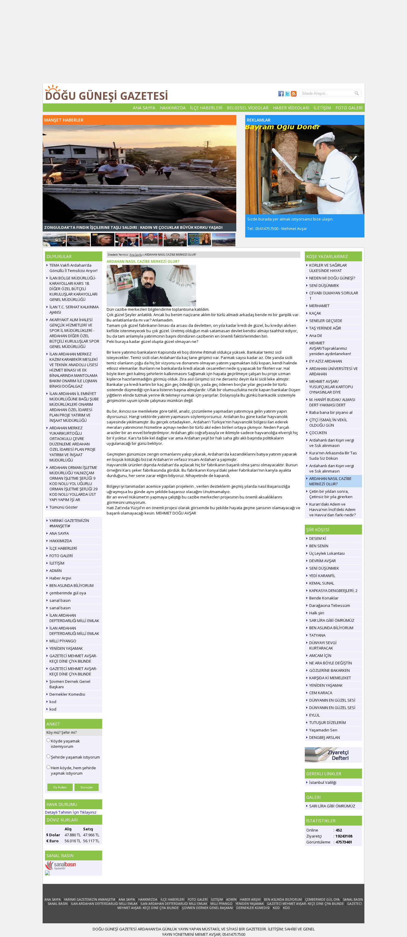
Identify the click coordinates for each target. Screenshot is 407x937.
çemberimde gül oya (67, 593)
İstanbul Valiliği (322, 782)
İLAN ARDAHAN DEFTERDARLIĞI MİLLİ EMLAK (74, 618)
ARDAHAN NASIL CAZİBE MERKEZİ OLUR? (330, 481)
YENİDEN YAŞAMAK (66, 648)
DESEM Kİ (317, 538)
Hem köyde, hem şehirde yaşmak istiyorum (73, 770)
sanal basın (60, 600)
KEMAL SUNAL (321, 583)
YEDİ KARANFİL (322, 575)
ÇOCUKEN (318, 432)
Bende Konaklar (323, 598)
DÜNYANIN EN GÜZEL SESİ (332, 700)
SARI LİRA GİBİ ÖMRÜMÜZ (332, 806)
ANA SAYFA (144, 108)
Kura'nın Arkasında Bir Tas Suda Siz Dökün (333, 455)
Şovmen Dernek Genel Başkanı (69, 684)
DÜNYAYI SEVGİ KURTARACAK (323, 645)
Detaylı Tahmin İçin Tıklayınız (71, 812)
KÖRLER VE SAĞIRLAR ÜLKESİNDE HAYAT (328, 267)
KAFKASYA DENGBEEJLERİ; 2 (333, 590)
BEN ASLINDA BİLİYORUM (71, 585)
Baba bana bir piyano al (330, 412)
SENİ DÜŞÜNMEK (324, 285)
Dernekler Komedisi (67, 694)
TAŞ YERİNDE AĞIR (325, 328)
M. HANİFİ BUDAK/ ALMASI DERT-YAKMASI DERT (332, 402)
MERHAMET (319, 305)
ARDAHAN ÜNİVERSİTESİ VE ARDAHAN (333, 371)
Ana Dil (315, 335)
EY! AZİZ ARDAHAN (325, 361)
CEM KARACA (320, 692)
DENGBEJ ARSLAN (324, 737)
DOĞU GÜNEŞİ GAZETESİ (106, 96)
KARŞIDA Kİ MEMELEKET (330, 677)
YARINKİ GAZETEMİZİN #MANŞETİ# (69, 523)
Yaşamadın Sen (323, 730)
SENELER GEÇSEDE (325, 320)
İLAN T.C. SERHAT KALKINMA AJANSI (74, 309)
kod (52, 701)
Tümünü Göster (63, 507)
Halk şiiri (316, 613)
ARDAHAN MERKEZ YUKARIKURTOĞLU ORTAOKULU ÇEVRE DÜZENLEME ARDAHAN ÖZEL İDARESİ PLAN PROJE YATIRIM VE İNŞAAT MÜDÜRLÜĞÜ (72, 444)
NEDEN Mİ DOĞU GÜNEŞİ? (332, 278)
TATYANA (317, 635)
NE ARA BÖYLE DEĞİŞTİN (330, 663)
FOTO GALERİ (349, 108)
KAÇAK (315, 313)
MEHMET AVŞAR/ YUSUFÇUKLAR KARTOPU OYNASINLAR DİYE (331, 387)
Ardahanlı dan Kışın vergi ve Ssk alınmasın (331, 442)
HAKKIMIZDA (173, 108)
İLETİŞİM (322, 108)
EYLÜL (314, 715)
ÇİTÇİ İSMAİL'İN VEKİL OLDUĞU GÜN (328, 422)
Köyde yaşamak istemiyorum (65, 743)
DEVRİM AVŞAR (322, 560)
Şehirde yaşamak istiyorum (75, 757)
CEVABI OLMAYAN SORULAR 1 (333, 295)
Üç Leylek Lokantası (327, 553)
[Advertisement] (203, 41)
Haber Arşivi (60, 578)
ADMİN (55, 570)
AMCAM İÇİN (320, 655)
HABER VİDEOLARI (291, 108)
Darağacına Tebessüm (329, 605)
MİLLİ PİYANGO (62, 641)
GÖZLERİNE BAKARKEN (329, 670)
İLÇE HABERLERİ (206, 108)
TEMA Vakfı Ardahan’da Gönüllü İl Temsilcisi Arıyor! (73, 267)
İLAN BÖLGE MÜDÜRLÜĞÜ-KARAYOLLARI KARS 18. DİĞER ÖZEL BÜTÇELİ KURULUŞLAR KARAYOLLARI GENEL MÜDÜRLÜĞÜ (73, 288)
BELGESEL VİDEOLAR (247, 108)
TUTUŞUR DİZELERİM (327, 722)
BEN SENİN (318, 545)
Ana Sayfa (136, 255)
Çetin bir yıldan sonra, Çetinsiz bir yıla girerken (330, 494)
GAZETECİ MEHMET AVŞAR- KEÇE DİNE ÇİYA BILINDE (73, 658)
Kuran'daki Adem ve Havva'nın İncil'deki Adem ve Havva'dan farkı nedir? (332, 509)
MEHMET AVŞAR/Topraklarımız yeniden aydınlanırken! (330, 348)
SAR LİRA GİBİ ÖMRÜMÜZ (331, 620)
